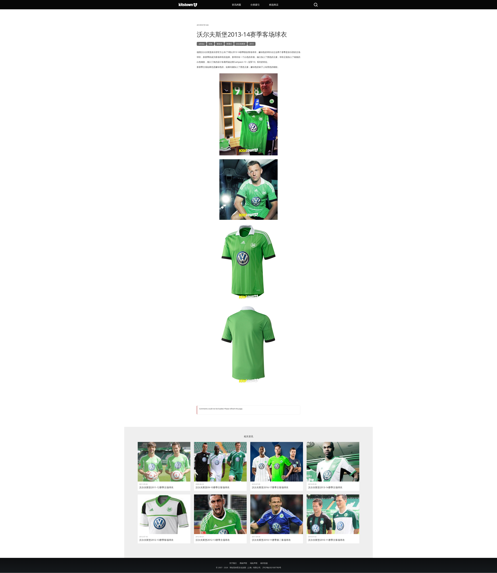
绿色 (210, 44)
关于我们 (233, 563)
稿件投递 (264, 563)
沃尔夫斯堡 (240, 44)
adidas (201, 44)
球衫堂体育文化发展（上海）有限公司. (245, 567)
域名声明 (253, 563)
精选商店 (273, 4)
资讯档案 (236, 4)
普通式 (229, 44)
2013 (251, 44)
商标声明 (243, 563)
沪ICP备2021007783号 (271, 567)
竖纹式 (219, 44)
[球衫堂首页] (188, 5)
